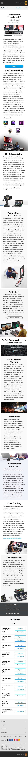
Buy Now (14, 66)
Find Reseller (20, 632)
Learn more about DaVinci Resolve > (12, 538)
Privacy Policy (23, 749)
